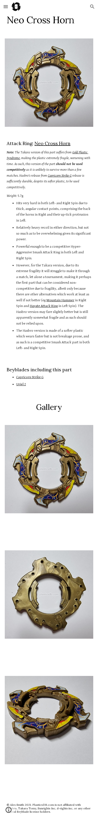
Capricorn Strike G (30, 377)
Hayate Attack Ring (44, 306)
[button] (5, 6)
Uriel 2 (21, 384)
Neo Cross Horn (52, 143)
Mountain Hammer (60, 300)
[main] (49, 20)
